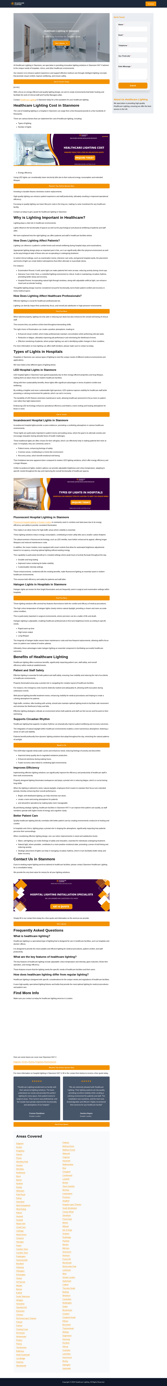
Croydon (65, 1314)
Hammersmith (21, 1260)
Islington (19, 1300)
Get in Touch (62, 414)
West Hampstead (23, 1205)
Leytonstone (67, 1194)
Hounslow (20, 1304)
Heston (19, 1278)
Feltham (65, 1143)
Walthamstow (67, 1164)
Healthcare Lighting (28, 100)
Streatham (66, 1215)
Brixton (65, 1183)
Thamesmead (68, 1328)
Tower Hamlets (68, 1186)
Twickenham (21, 1347)
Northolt (19, 1184)
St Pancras (20, 1282)
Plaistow (65, 1241)
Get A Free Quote (61, 1124)
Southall (19, 1220)
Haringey (20, 1242)
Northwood (20, 1173)
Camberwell (67, 1175)
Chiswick (20, 1238)
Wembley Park (22, 1162)
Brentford (20, 1264)
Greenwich (66, 1252)
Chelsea (19, 1315)
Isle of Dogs (67, 1230)
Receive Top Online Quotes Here (61, 186)
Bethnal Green (68, 1146)
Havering (66, 1339)
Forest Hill (66, 1259)
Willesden (20, 1191)
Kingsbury (39, 1062)
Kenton (24, 1062)
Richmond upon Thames (26, 1318)
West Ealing (21, 1209)
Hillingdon (20, 1271)
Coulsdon (66, 1350)
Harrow (19, 1154)
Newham (66, 1255)
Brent (18, 1176)
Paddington (21, 1256)
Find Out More (61, 311)
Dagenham (66, 1336)
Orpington (66, 1365)
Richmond (20, 1333)
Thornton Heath (68, 1288)
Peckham (66, 1197)
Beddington (67, 1303)
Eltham (65, 1321)
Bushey (31, 1062)
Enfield (19, 1293)
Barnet (19, 1180)
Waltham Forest (68, 1150)
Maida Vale (20, 1224)
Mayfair (19, 1286)
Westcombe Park (69, 1266)
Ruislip (19, 1187)
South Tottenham (23, 1296)
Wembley (20, 1169)
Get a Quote (60, 43)
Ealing (18, 1198)
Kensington (20, 1275)
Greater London (68, 1277)
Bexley (65, 1361)
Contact (151, 4)
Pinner (19, 1158)
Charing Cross (22, 1329)
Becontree (66, 1325)
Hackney (19, 1362)
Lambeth (66, 1179)
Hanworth (66, 1161)
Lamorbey (66, 1354)
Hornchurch (67, 1357)
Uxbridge (20, 1231)
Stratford (65, 1201)
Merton (65, 1223)
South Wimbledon (69, 1208)
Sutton (65, 1306)
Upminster (66, 1368)
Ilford (64, 1274)
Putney (19, 1344)
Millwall (65, 1226)
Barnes (19, 1289)
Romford (65, 1343)
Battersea (20, 1351)
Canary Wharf (68, 1212)
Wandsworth (21, 1366)
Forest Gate (67, 1219)
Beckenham (67, 1310)
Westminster (21, 1337)
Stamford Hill (21, 1307)
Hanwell (19, 1216)
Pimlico (19, 1340)
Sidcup (65, 1347)
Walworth (66, 1154)
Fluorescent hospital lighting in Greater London (32, 522)
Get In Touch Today (61, 82)
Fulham (19, 1322)
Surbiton (65, 1234)
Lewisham (66, 1270)
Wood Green (21, 1235)
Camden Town (22, 1249)
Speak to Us (61, 745)
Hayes (18, 1245)
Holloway (20, 1267)
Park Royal (20, 1194)
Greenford (20, 1202)
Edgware (17, 1062)
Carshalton (66, 1299)
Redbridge (66, 1237)
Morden (65, 1245)
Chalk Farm (21, 1227)
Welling (65, 1332)
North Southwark (23, 1355)
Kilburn (19, 1213)
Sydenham (66, 1281)
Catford (65, 1285)
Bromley (65, 1190)
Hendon (19, 1165)
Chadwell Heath (69, 1317)
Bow (64, 1168)
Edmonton (20, 1311)
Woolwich (66, 1296)
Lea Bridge (20, 1358)
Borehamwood (50, 1062)
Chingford (66, 1172)
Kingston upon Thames (71, 1204)
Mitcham (65, 1248)
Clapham (66, 1157)
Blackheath (67, 1263)
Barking (65, 1292)
